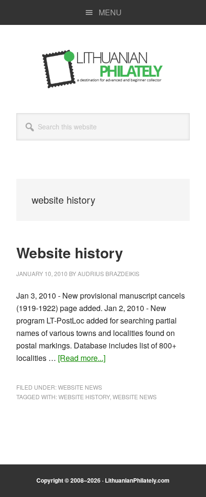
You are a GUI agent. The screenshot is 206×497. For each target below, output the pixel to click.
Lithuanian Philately (103, 69)
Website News (80, 387)
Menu (110, 12)
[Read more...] (81, 357)
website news (135, 397)
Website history (69, 252)
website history (84, 397)
